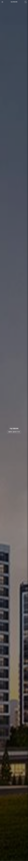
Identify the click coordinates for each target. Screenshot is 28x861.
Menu (2, 2)
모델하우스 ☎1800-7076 (14, 432)
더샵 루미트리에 (14, 2)
